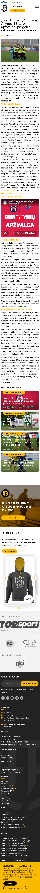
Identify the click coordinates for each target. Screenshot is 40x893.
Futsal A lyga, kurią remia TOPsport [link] (14, 825)
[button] (32, 631)
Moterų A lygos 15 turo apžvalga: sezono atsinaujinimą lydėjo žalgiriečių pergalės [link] (19, 421)
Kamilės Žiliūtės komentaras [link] (12, 197)
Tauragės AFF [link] (6, 796)
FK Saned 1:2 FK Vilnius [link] (10, 240)
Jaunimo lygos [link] (6, 822)
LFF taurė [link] (4, 812)
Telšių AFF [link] (4, 798)
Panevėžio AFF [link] (6, 791)
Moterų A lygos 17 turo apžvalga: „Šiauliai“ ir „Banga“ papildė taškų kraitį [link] (18, 401)
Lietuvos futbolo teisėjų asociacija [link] (13, 846)
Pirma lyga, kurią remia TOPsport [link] (13, 817)
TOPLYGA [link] (4, 815)
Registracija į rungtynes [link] (9, 770)
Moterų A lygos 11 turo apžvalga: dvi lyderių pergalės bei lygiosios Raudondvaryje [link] (18, 463)
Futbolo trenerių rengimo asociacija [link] (14, 838)
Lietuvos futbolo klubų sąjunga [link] (12, 843)
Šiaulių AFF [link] (5, 793)
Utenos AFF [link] (5, 801)
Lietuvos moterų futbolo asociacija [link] (13, 851)
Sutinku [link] (10, 883)
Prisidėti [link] (13, 518)
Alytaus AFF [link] (5, 781)
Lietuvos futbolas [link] (8, 190)
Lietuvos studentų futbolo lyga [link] (12, 827)
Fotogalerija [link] (5, 767)
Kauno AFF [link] (5, 784)
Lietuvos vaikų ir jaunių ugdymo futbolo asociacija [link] (15, 856)
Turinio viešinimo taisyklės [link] (10, 772)
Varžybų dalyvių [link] (7, 758)
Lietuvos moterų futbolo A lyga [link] (12, 820)
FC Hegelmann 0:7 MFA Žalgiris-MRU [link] (16, 310)
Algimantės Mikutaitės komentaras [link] (14, 194)
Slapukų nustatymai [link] (14, 888)
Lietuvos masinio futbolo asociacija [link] (14, 848)
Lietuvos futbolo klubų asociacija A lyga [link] (15, 841)
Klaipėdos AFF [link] (6, 786)
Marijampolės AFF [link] (7, 789)
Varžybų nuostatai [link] (7, 755)
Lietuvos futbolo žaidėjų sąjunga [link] (13, 860)
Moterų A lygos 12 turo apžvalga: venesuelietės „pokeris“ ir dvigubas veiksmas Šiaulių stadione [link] (19, 440)
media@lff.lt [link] (8, 727)
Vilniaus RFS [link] (5, 803)
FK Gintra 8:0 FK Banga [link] (10, 104)
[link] (4, 6)
